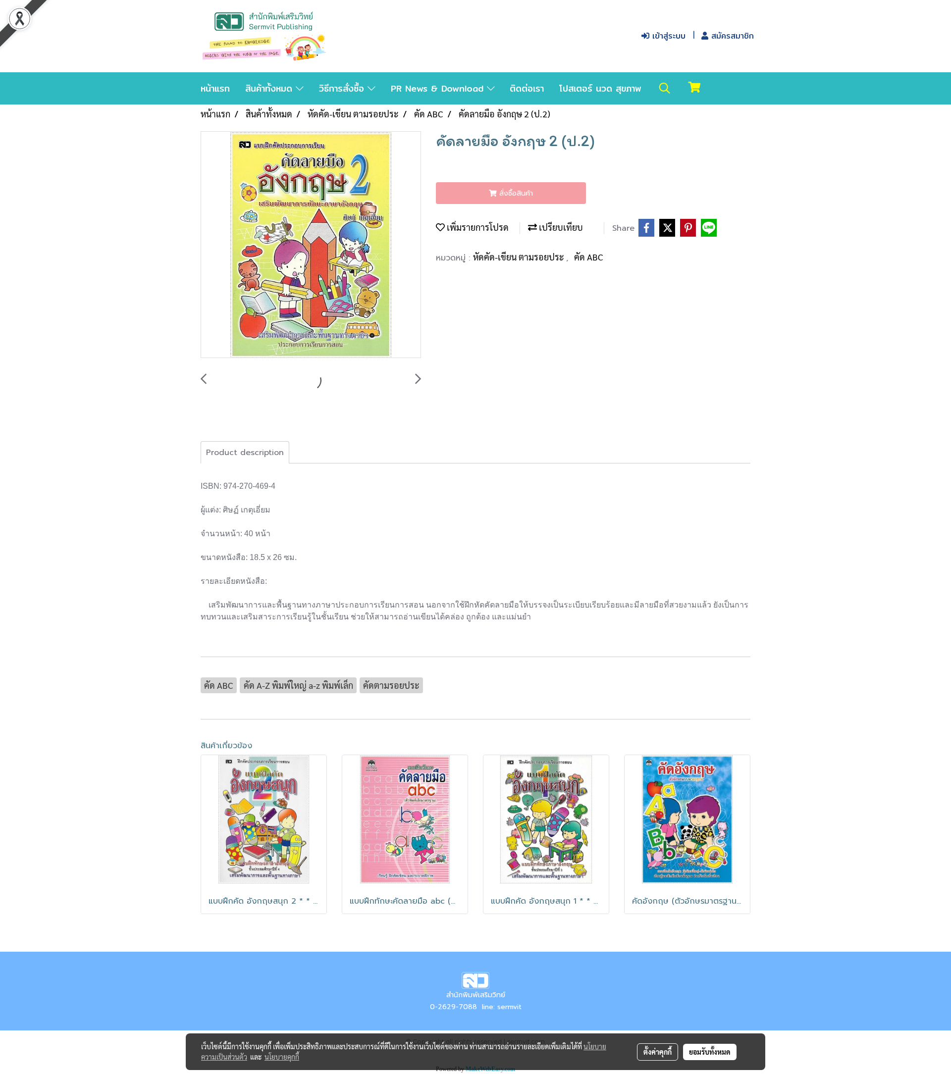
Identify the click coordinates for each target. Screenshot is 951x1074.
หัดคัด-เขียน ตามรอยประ (519, 256)
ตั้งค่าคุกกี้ (657, 1051)
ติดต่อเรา (527, 88)
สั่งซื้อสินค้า (515, 193)
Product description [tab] (245, 453)
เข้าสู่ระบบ (667, 36)
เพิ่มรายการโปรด (477, 227)
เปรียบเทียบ (560, 227)
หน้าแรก (215, 88)
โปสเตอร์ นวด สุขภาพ (600, 88)
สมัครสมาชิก (731, 36)
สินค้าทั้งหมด (270, 88)
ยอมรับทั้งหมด (710, 1051)
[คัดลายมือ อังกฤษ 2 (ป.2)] (311, 245)
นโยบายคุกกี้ (281, 1056)
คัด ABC (588, 256)
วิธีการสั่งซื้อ (343, 88)
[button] (665, 88)
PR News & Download (439, 88)
